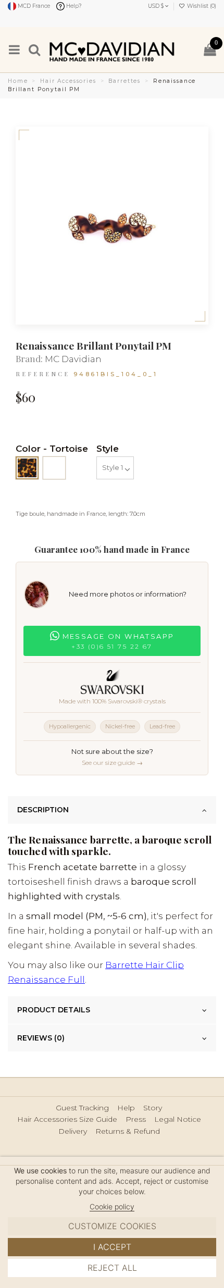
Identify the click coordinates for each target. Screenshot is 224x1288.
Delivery (72, 1131)
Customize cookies (112, 1226)
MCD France (33, 6)
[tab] (112, 810)
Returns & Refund (127, 1131)
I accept (112, 1247)
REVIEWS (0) (41, 1038)
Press (136, 1119)
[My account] (190, 49)
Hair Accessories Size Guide (67, 1119)
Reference (43, 374)
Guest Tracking (82, 1108)
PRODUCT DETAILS (53, 1010)
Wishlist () (200, 6)
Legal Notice (177, 1119)
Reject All (112, 1267)
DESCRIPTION (43, 810)
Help (126, 1108)
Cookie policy (112, 1206)
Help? (73, 6)
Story (152, 1108)
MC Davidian (73, 359)
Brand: (29, 358)
